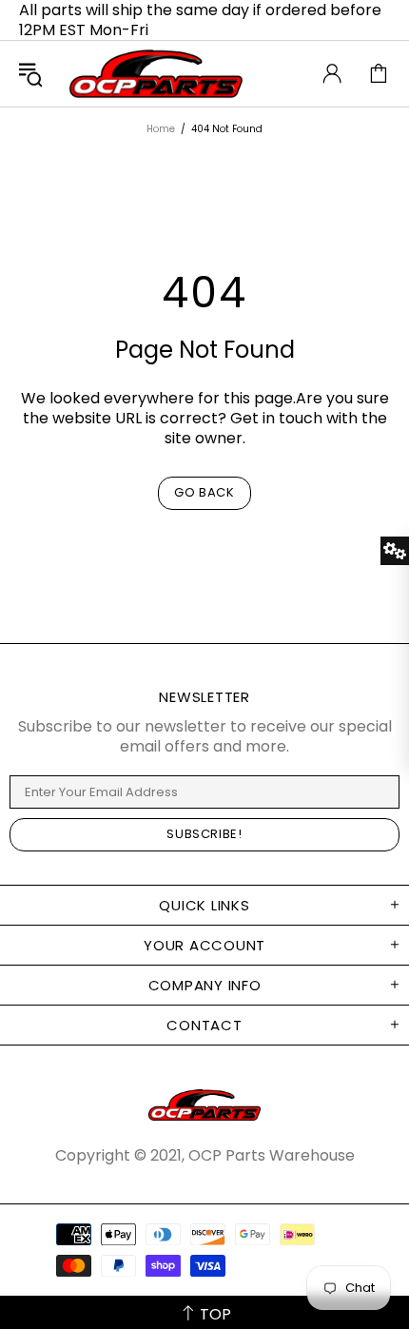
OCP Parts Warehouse (156, 74)
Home (160, 129)
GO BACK (204, 492)
